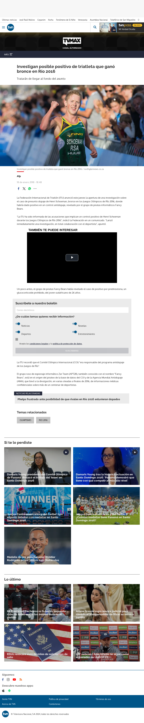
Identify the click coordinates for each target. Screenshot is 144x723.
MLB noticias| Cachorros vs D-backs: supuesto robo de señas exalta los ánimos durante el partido (36, 614)
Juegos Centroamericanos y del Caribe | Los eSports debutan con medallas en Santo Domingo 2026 (35, 517)
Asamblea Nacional (99, 20)
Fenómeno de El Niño (65, 20)
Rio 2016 (43, 420)
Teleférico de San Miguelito (122, 20)
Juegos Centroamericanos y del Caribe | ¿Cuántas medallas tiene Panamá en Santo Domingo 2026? (103, 517)
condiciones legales (39, 343)
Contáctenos (54, 704)
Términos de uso (103, 699)
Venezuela (82, 20)
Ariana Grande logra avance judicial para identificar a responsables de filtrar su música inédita (105, 614)
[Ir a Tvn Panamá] (48, 27)
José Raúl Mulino (27, 20)
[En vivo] (120, 24)
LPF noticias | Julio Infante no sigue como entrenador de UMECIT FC (102, 655)
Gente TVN (7, 699)
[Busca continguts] (94, 27)
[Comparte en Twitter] (24, 188)
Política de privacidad (58, 699)
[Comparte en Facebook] (18, 188)
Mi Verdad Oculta (127, 29)
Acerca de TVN (8, 704)
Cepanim (41, 20)
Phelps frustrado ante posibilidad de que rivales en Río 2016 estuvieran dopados (69, 399)
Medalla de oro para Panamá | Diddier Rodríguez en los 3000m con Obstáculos (33, 558)
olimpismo (25, 420)
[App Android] (10, 690)
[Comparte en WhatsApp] (29, 188)
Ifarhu (50, 20)
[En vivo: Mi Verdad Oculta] (108, 27)
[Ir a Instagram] (9, 679)
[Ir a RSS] (21, 679)
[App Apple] (4, 690)
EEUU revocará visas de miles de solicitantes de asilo (37, 655)
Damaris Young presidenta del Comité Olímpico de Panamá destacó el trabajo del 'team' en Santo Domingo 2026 (37, 477)
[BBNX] (5, 714)
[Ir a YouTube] (15, 679)
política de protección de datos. (67, 343)
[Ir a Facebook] (3, 679)
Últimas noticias (9, 20)
